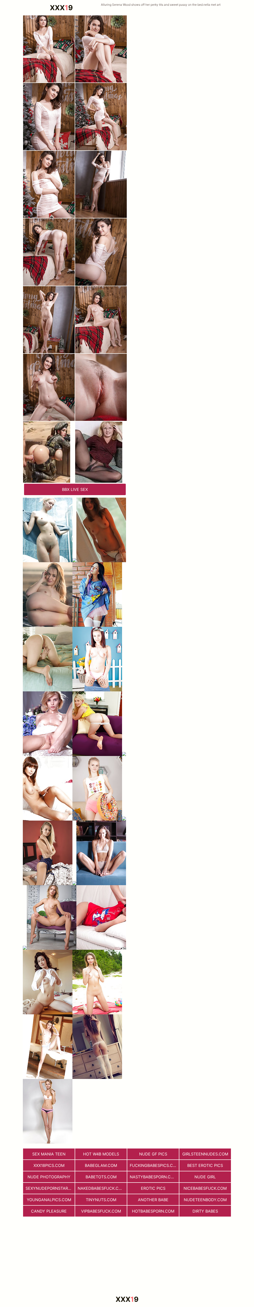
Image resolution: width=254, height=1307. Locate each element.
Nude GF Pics (153, 1153)
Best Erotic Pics (205, 1165)
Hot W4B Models (101, 1153)
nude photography (49, 1176)
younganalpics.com (49, 1199)
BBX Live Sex (75, 489)
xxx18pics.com (48, 1165)
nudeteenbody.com (205, 1199)
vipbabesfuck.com (101, 1211)
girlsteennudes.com (205, 1153)
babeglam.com (101, 1165)
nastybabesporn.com (153, 1176)
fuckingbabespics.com (154, 1165)
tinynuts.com (101, 1199)
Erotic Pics (153, 1188)
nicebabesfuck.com (205, 1188)
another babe (153, 1199)
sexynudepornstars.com (50, 1188)
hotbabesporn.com (153, 1211)
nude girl (205, 1176)
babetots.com (101, 1176)
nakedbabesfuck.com (101, 1188)
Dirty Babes (205, 1211)
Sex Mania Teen (48, 1153)
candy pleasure (49, 1211)
